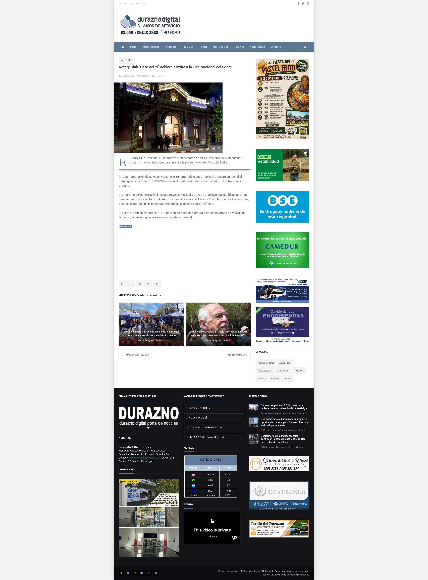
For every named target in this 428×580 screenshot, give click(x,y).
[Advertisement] (185, 252)
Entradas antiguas (235, 355)
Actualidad (170, 46)
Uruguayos (282, 370)
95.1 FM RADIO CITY (199, 408)
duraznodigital (128, 76)
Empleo (275, 378)
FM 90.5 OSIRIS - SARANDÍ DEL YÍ (206, 437)
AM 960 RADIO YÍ (197, 417)
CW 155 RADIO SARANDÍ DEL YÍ (205, 427)
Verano (288, 378)
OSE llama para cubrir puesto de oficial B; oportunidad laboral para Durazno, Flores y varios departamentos (284, 422)
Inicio (133, 46)
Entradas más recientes (136, 355)
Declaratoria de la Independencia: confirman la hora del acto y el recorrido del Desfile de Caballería (283, 439)
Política (203, 46)
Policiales (187, 46)
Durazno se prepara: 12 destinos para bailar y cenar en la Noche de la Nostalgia (284, 407)
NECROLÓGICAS (138, 4)
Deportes (239, 46)
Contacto (123, 4)
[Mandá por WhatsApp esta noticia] (122, 283)
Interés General (150, 46)
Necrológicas (220, 46)
